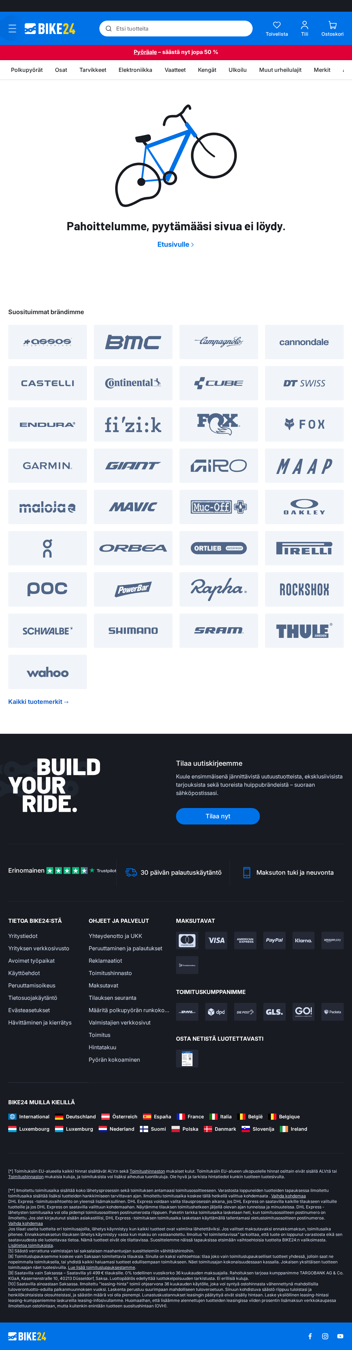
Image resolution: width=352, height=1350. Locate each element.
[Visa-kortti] (216, 941)
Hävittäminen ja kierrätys (40, 1022)
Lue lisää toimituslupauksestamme (101, 1267)
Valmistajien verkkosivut (120, 1022)
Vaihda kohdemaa (288, 1195)
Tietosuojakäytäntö (32, 997)
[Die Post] (245, 1012)
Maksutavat (103, 985)
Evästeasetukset (29, 1010)
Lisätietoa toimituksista (30, 1245)
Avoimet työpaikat (31, 960)
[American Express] (245, 941)
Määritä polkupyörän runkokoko (129, 1010)
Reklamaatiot (105, 960)
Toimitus (99, 1034)
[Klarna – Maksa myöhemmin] (304, 941)
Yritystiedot (22, 935)
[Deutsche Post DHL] (187, 1012)
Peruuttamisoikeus (31, 985)
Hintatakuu (102, 1047)
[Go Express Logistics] (304, 1012)
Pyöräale (145, 51)
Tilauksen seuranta (112, 997)
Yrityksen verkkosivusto (38, 948)
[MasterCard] (187, 941)
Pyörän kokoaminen (114, 1059)
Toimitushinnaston (147, 1171)
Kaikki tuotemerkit (35, 701)
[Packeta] (332, 1012)
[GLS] (274, 1012)
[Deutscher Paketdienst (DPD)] (216, 1012)
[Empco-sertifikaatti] (187, 1058)
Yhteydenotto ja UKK (115, 935)
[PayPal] (274, 941)
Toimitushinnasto (110, 973)
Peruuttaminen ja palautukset (125, 948)
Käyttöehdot (24, 973)
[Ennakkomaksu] (187, 965)
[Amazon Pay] (332, 941)
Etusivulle (173, 244)
